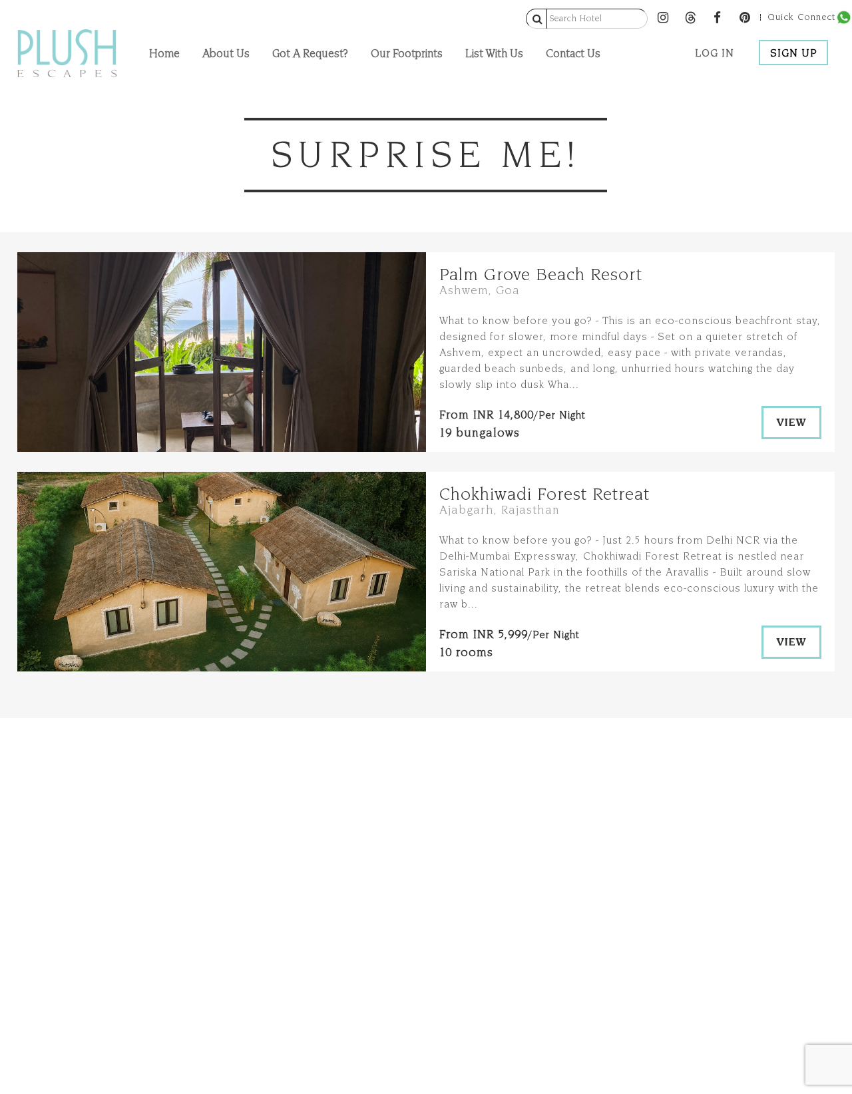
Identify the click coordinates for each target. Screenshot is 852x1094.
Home (164, 53)
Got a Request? (310, 53)
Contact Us (573, 53)
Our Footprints (407, 53)
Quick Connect (801, 17)
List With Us (494, 53)
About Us (226, 53)
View (791, 422)
